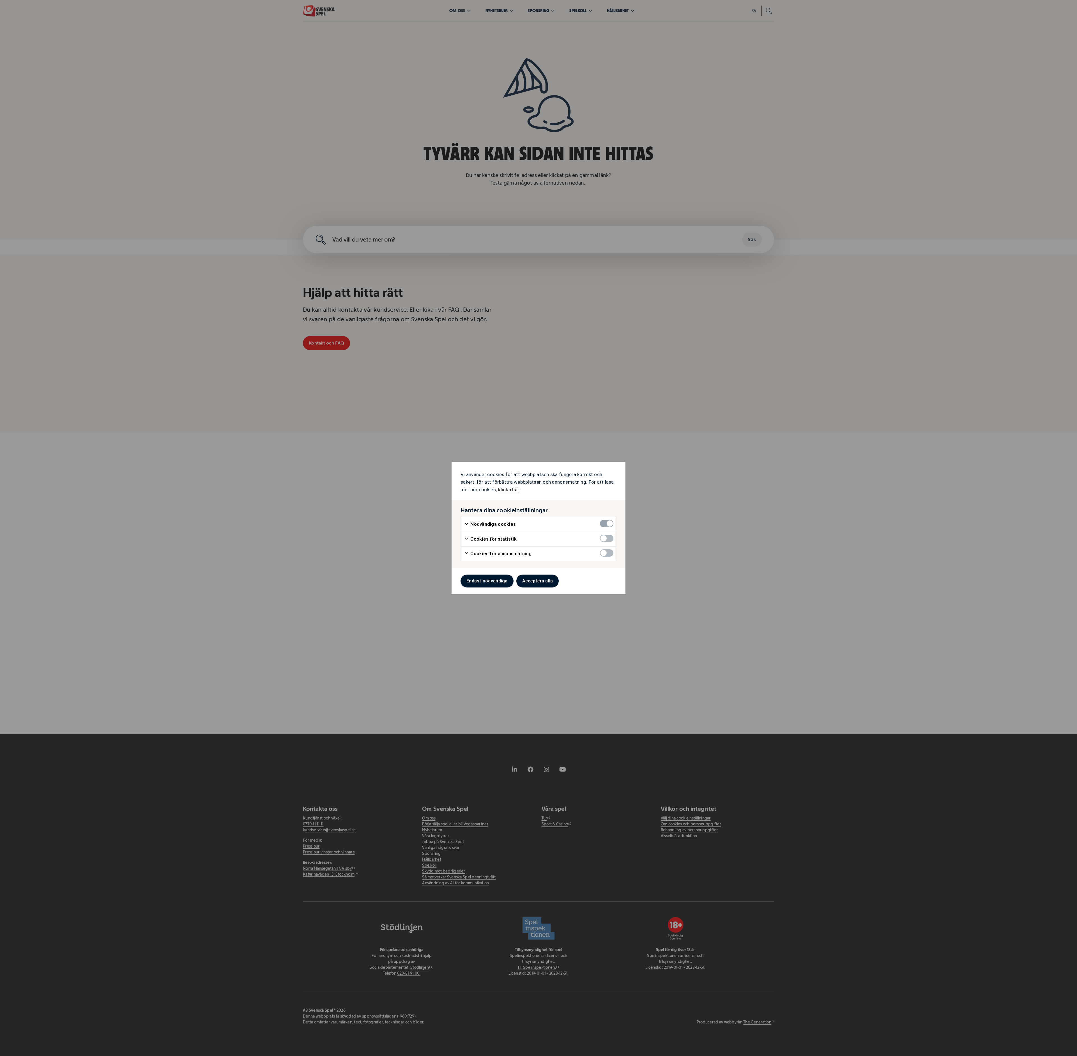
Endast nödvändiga (487, 581)
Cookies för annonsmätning (500, 553)
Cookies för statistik (493, 539)
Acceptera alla (537, 581)
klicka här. (509, 489)
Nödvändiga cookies (492, 524)
